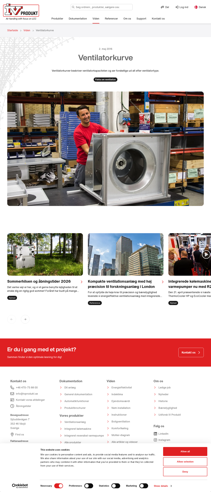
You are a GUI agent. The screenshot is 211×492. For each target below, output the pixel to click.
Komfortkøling (120, 428)
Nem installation (121, 408)
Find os (19, 434)
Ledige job (164, 387)
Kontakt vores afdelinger (30, 400)
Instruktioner (119, 415)
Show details (161, 486)
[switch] (88, 485)
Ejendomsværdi (121, 401)
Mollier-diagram (121, 435)
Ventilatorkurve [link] (45, 30)
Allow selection (185, 461)
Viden (26, 30)
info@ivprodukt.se (27, 394)
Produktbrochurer (75, 408)
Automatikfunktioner (76, 401)
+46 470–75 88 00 (27, 387)
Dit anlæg (70, 387)
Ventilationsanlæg (75, 422)
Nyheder (163, 394)
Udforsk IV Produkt (169, 415)
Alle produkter (72, 442)
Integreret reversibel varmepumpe (84, 435)
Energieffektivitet (122, 387)
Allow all (185, 451)
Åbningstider (23, 406)
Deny (185, 471)
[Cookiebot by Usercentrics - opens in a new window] (20, 486)
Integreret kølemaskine (77, 429)
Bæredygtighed (167, 408)
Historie (163, 401)
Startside (12, 30)
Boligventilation (121, 421)
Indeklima (117, 394)
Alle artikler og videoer (125, 442)
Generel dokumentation (78, 394)
